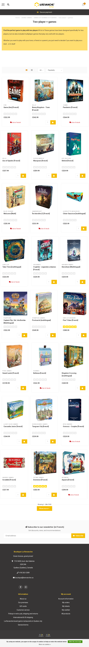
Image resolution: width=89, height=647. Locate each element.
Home (18, 17)
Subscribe (79, 536)
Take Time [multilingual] (11, 267)
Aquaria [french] (68, 480)
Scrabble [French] (9, 480)
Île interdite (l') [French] (41, 214)
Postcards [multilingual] (41, 320)
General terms (23, 625)
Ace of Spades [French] (11, 161)
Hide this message (75, 641)
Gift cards (23, 606)
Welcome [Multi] (10, 214)
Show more (43, 508)
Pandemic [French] (70, 107)
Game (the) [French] (11, 107)
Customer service (23, 610)
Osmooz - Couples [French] (73, 426)
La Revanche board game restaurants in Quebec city (23, 621)
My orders (66, 602)
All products (66, 614)
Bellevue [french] (39, 373)
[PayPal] (48, 635)
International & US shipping (23, 617)
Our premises (23, 602)
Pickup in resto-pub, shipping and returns (23, 614)
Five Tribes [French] (70, 320)
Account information (65, 599)
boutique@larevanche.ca (24, 578)
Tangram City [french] (40, 426)
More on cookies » (45, 644)
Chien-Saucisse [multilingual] (74, 214)
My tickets (66, 606)
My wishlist (66, 610)
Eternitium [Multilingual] (71, 267)
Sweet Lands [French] (10, 373)
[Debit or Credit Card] (41, 635)
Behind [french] (67, 161)
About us (23, 599)
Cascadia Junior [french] (13, 426)
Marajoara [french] (40, 161)
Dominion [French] (40, 480)
